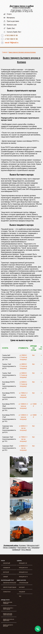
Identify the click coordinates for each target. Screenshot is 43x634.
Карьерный (6, 563)
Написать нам (11, 25)
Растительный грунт (7, 580)
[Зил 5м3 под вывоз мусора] (21, 520)
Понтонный (21, 548)
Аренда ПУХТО (5, 600)
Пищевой (22, 591)
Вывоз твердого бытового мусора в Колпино (22, 52)
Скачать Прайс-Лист (14, 32)
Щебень (19, 560)
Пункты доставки (13, 21)
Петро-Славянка (9, 548)
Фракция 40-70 (23, 576)
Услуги (9, 14)
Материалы (11, 17)
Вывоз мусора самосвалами (7, 614)
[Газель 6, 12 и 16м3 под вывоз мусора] (21, 477)
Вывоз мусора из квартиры (8, 620)
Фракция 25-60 (23, 572)
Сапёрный (16, 550)
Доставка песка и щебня (22, 6)
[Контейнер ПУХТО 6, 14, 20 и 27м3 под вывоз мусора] (21, 498)
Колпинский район (11, 545)
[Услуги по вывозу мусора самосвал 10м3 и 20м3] (21, 541)
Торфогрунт (7, 591)
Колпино (22, 545)
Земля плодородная (9, 587)
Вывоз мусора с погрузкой (8, 608)
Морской (6, 572)
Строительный (23, 582)
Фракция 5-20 (23, 563)
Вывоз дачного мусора (8, 625)
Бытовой (22, 587)
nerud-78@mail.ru (11, 43)
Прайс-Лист (11, 28)
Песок (3, 560)
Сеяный (5, 576)
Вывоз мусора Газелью (7, 603)
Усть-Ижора (26, 550)
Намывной (6, 567)
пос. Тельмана (33, 548)
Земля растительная (9, 582)
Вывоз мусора (21, 580)
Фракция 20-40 (23, 567)
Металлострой (33, 545)
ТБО (20, 596)
